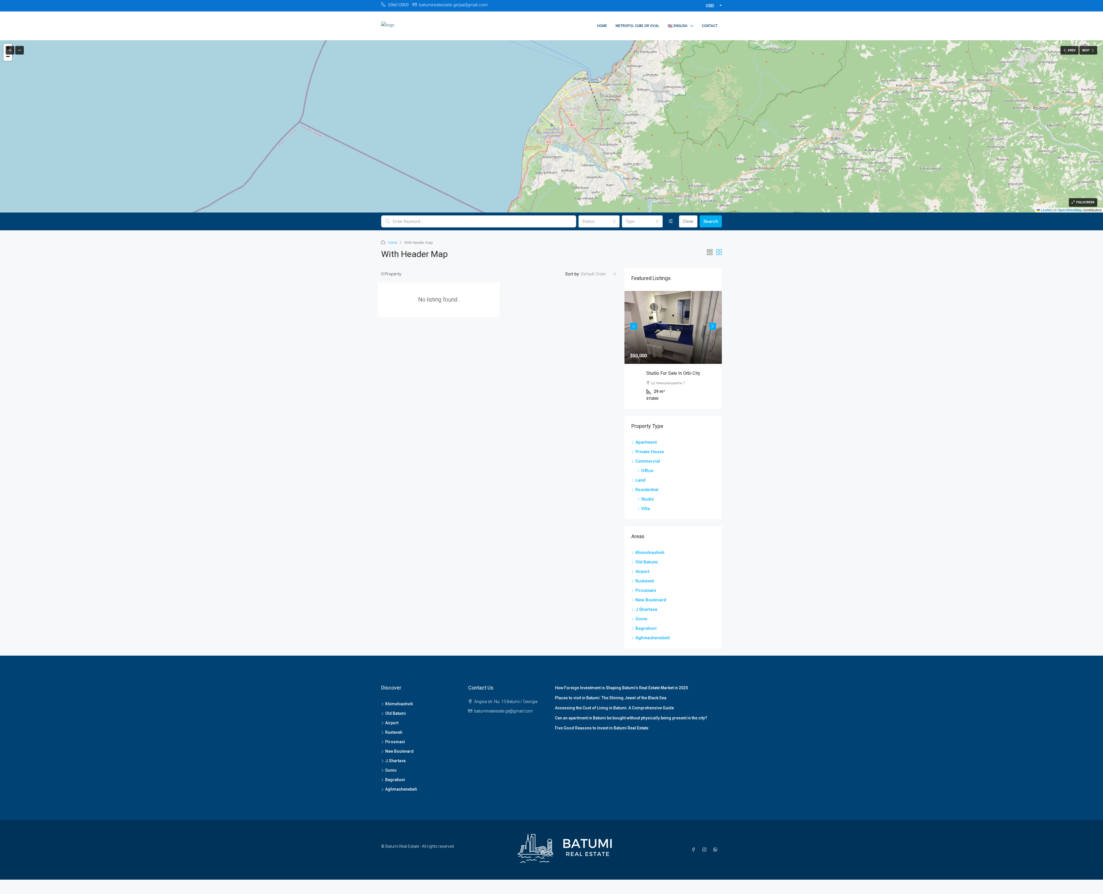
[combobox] (599, 221)
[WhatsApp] (716, 849)
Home (602, 26)
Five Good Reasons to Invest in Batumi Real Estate (601, 728)
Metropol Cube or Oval (637, 26)
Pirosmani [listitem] (645, 590)
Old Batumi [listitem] (646, 562)
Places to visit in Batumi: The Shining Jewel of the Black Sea (610, 698)
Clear (688, 221)
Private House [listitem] (649, 451)
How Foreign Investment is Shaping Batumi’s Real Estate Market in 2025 (621, 688)
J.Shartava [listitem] (646, 609)
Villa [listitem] (645, 508)
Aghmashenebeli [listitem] (652, 637)
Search (710, 221)
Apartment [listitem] (646, 442)
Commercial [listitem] (647, 461)
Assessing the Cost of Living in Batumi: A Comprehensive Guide (614, 708)
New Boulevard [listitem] (650, 600)
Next (712, 326)
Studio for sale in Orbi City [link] (673, 373)
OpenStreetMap (1070, 209)
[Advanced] (671, 221)
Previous (633, 326)
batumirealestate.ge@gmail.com (503, 711)
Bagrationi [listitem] (646, 628)
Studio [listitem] (647, 499)
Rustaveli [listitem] (644, 581)
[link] (673, 327)
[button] (7, 56)
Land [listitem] (640, 480)
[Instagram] (705, 849)
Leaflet (1046, 209)
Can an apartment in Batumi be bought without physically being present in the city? (631, 718)
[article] (673, 350)
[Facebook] (694, 849)
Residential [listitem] (646, 489)
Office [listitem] (647, 470)
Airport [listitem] (642, 571)
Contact (710, 26)
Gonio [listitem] (641, 618)
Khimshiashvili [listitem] (649, 552)
